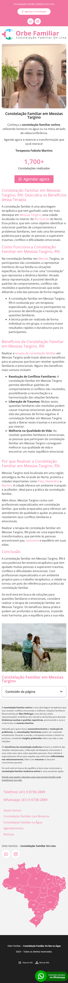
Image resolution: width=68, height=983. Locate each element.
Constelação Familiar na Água (22, 822)
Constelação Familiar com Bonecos (26, 816)
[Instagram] (38, 21)
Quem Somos (12, 810)
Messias (43, 259)
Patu (41, 481)
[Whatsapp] (30, 21)
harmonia (32, 540)
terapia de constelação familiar (35, 353)
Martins (7, 485)
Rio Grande (42, 219)
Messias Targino (30, 215)
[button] (61, 691)
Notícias (8, 834)
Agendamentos (13, 828)
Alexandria (52, 481)
